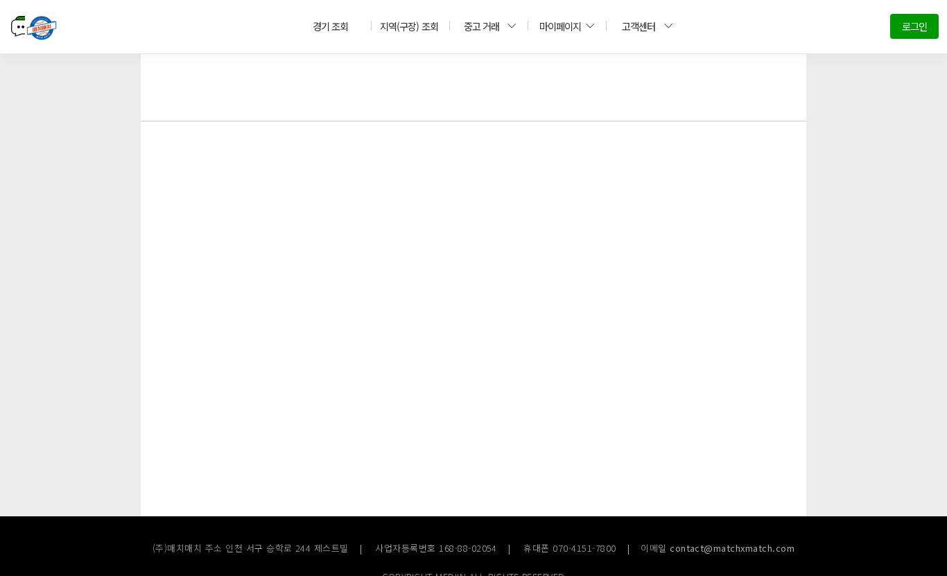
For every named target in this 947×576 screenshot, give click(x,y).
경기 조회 (330, 26)
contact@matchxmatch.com (732, 547)
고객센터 (638, 26)
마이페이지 (560, 26)
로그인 (914, 26)
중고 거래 (481, 26)
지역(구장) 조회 (408, 26)
